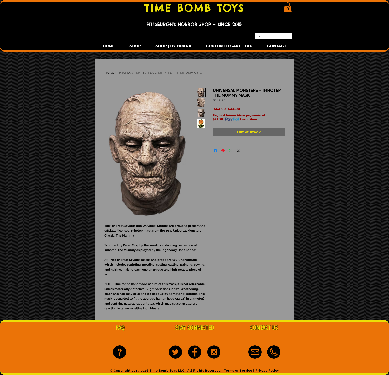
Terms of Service (238, 370)
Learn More (248, 119)
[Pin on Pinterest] (223, 150)
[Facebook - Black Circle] (194, 352)
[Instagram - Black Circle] (213, 352)
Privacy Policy (267, 370)
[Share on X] (238, 150)
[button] (288, 7)
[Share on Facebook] (215, 150)
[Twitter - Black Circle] (175, 352)
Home (109, 73)
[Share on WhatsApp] (230, 150)
